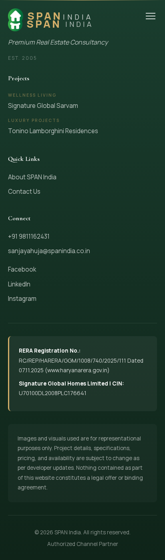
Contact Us (24, 191)
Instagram (22, 298)
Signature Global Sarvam (43, 105)
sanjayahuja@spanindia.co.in (49, 251)
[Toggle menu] (150, 16)
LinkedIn (19, 284)
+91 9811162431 (29, 236)
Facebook (22, 269)
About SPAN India (32, 177)
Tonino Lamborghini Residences (53, 131)
